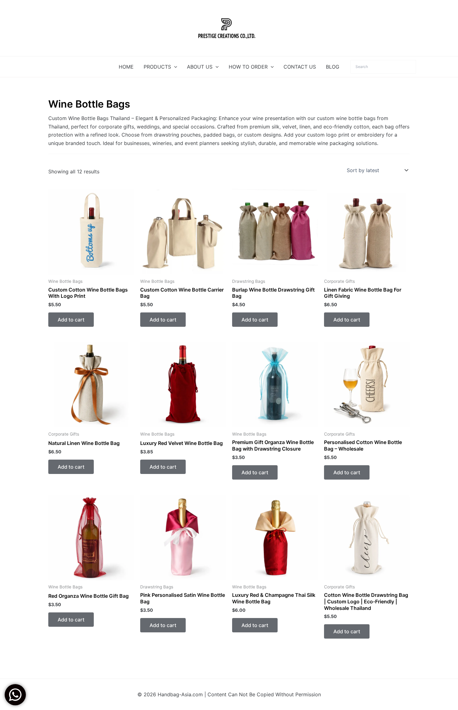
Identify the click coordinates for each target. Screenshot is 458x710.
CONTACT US (300, 67)
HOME (126, 67)
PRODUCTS (157, 67)
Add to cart (71, 319)
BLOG (332, 67)
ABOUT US (199, 67)
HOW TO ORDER (248, 67)
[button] (174, 66)
